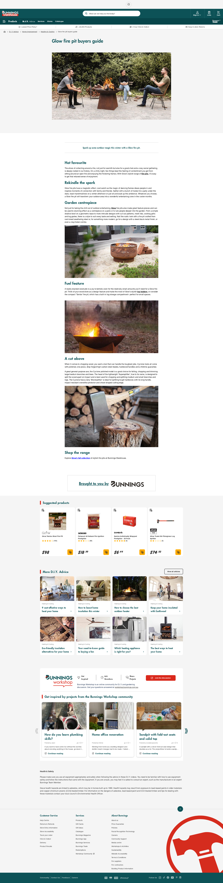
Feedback (66, 878)
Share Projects (133, 677)
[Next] (186, 731)
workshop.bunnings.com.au (126, 687)
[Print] (128, 4)
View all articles (173, 571)
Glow (113, 208)
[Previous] (36, 731)
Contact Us (55, 878)
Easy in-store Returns (196, 27)
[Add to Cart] (70, 552)
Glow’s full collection (81, 458)
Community (44, 878)
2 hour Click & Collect (141, 27)
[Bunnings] (10, 15)
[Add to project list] (43, 510)
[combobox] (111, 13)
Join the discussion (163, 678)
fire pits (144, 174)
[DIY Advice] (29, 21)
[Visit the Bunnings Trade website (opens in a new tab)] (216, 21)
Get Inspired (84, 677)
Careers (75, 878)
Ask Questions (108, 677)
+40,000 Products (85, 27)
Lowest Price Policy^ (29, 27)
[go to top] (180, 809)
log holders (142, 291)
